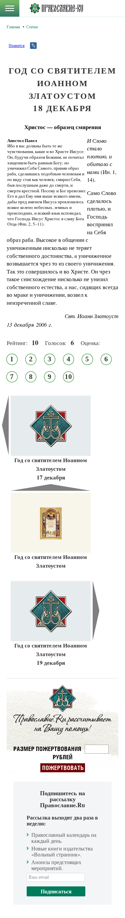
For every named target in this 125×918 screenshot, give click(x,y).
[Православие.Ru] (56, 8)
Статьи (32, 26)
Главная (13, 26)
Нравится (17, 45)
